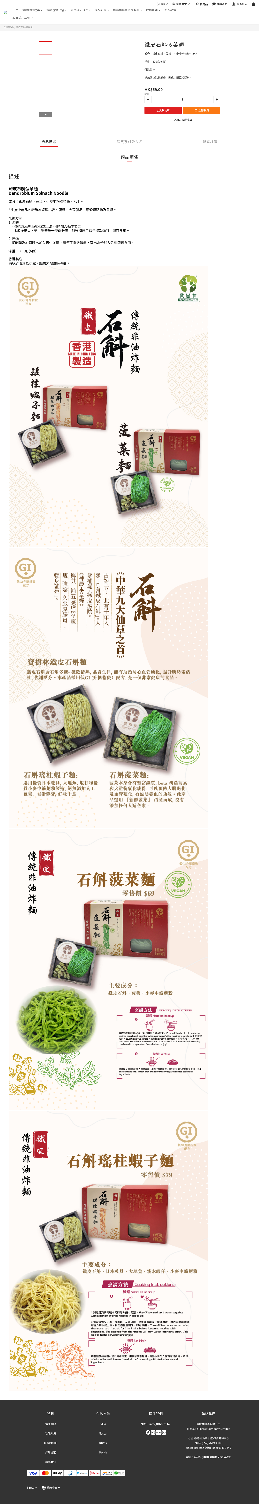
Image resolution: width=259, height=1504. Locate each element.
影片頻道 (170, 10)
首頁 (15, 10)
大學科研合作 (79, 10)
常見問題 (50, 1424)
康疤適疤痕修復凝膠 (126, 10)
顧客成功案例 (21, 18)
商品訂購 (101, 10)
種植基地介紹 (55, 10)
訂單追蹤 (50, 1452)
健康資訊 (152, 10)
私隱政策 (50, 1433)
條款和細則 (50, 1443)
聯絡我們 (50, 1462)
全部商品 (9, 27)
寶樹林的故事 (31, 10)
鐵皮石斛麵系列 (24, 27)
